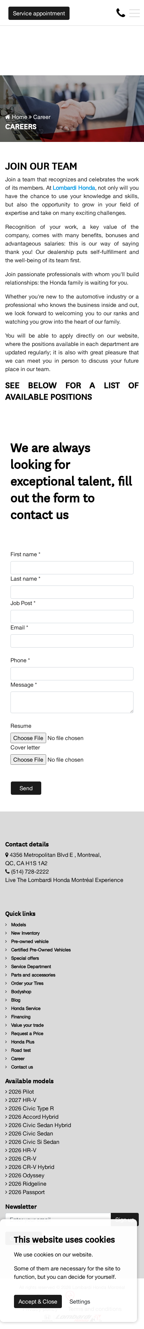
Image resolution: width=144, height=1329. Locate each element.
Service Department (30, 966)
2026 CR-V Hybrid (30, 1167)
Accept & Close (38, 1301)
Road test (20, 1050)
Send (26, 788)
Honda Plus (22, 1041)
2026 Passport (26, 1192)
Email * (19, 627)
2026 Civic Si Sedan (33, 1142)
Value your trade (27, 1025)
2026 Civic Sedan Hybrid (39, 1125)
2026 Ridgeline (26, 1183)
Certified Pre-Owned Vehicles (40, 949)
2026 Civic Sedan (30, 1133)
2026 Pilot (20, 1091)
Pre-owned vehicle (29, 941)
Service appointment (39, 13)
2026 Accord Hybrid (32, 1116)
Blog (15, 1000)
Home (18, 117)
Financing (20, 1016)
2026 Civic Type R (30, 1108)
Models (18, 924)
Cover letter (25, 747)
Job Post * (23, 603)
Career (17, 1058)
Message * (23, 684)
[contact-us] (120, 12)
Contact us (21, 1067)
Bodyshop (20, 991)
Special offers (24, 958)
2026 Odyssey (25, 1175)
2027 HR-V (21, 1100)
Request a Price (26, 1033)
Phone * (20, 660)
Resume (20, 726)
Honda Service (25, 1008)
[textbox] (72, 702)
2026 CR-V (21, 1158)
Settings (80, 1301)
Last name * (25, 578)
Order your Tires (26, 983)
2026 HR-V (21, 1150)
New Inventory (24, 933)
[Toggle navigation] (134, 13)
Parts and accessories (32, 974)
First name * (25, 554)
